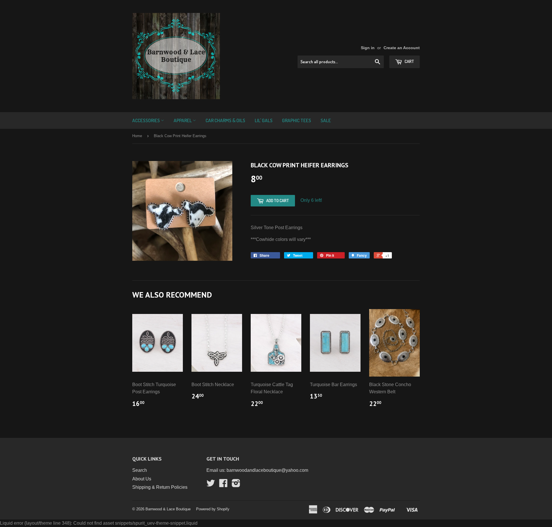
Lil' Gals (264, 120)
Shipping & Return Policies (159, 487)
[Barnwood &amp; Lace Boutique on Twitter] (210, 484)
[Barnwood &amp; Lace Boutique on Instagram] (236, 484)
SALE (326, 120)
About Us (141, 478)
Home (137, 136)
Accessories (146, 120)
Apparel (183, 120)
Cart (409, 61)
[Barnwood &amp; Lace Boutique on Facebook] (223, 484)
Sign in (368, 48)
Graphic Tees (296, 120)
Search (139, 470)
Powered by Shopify (212, 509)
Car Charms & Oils (225, 120)
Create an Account (402, 48)
